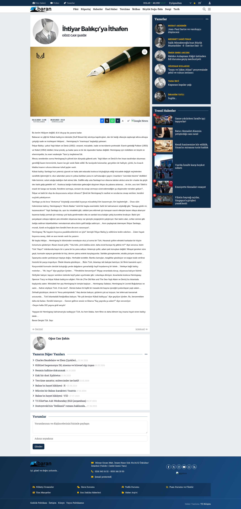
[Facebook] (168, 466)
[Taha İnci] (160, 82)
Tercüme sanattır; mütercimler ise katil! (57, 380)
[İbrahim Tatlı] (160, 96)
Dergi (168, 9)
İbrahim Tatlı (176, 94)
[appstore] (181, 473)
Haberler (98, 9)
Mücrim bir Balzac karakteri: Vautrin (55, 390)
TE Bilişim (205, 503)
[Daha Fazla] (117, 120)
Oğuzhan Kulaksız (179, 66)
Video (56, 3)
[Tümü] (207, 19)
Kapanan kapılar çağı (179, 84)
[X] (173, 466)
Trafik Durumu (132, 486)
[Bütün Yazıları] (146, 354)
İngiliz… (172, 98)
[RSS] (194, 466)
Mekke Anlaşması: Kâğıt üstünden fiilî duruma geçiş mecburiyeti (187, 58)
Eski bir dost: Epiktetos (48, 375)
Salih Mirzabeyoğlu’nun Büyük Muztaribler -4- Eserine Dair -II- (185, 44)
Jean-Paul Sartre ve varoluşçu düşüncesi (184, 31)
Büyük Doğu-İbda (153, 9)
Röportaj (86, 9)
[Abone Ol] (140, 121)
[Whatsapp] (189, 466)
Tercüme (125, 9)
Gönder (39, 446)
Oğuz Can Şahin (74, 35)
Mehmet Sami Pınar (179, 39)
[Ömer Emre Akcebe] (160, 55)
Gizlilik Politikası (38, 502)
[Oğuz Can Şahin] (46, 31)
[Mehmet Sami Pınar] (160, 42)
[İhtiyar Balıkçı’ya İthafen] (90, 82)
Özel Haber (111, 9)
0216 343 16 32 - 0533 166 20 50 (109, 471)
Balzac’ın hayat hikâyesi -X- (51, 385)
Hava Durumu (88, 486)
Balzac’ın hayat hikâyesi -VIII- (52, 395)
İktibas (136, 9)
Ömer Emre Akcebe (179, 52)
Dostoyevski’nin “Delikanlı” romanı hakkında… (61, 405)
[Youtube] (184, 466)
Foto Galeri (40, 3)
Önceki (38, 329)
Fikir (76, 9)
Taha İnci (173, 81)
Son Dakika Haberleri (90, 492)
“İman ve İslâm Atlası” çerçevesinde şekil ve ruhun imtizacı (188, 71)
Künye (61, 502)
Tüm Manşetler (43, 492)
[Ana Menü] (209, 9)
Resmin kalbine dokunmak (50, 370)
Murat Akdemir (177, 25)
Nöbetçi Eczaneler (45, 486)
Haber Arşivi (131, 492)
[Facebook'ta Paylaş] (102, 120)
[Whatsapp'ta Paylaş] (112, 120)
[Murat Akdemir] (160, 28)
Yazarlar (71, 3)
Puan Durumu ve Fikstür (181, 486)
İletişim (52, 502)
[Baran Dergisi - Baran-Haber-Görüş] (40, 9)
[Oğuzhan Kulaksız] (160, 69)
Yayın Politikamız (75, 502)
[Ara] (204, 9)
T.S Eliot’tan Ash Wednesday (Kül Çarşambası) (61, 400)
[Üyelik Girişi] (208, 3)
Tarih (176, 9)
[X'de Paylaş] (107, 120)
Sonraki (141, 329)
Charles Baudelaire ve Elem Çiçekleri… (56, 360)
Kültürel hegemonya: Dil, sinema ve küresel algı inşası (65, 365)
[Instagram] (179, 466)
